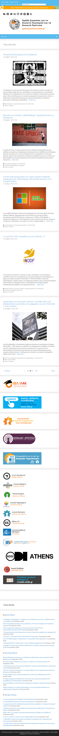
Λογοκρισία (21, 165)
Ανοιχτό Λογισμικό (19, 288)
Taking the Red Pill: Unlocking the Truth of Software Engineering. (22, 643)
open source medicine (10, 359)
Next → (53, 371)
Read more (32, 100)
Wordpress (28, 732)
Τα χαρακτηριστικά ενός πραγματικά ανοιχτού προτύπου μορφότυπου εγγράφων (28, 632)
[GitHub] (18, 14)
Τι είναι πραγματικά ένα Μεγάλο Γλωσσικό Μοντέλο (19, 699)
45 (28, 371)
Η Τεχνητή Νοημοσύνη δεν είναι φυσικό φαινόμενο (18, 701)
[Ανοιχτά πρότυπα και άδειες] (29, 24)
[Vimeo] (25, 14)
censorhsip (7, 165)
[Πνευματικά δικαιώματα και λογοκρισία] (29, 85)
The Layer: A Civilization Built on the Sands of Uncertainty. (20, 636)
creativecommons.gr (9, 4)
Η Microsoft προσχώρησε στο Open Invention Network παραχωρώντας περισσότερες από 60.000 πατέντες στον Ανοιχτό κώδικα (27, 179)
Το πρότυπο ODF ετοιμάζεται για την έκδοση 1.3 (24, 236)
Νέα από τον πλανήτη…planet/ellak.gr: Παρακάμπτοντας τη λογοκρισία (28, 116)
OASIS (18, 290)
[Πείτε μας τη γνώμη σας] (4, 14)
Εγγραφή (12, 2)
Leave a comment (9, 105)
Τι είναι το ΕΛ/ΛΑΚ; (5, 2)
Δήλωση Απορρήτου (45, 732)
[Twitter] (11, 14)
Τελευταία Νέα (29, 104)
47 (32, 371)
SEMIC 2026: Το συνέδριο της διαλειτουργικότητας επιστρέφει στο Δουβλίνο (26, 712)
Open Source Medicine (10, 358)
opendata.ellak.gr (11, 653)
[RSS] (31, 14)
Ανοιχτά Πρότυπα (9, 225)
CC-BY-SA (29, 733)
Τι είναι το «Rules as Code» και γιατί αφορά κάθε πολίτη (20, 717)
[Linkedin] (15, 14)
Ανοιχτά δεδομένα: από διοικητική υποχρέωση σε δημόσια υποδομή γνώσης (26, 683)
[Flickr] (28, 14)
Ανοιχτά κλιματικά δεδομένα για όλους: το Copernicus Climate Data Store (25, 661)
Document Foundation (10, 290)
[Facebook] (8, 14)
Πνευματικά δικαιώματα (19, 104)
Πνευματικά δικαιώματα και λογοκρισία (20, 54)
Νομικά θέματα (8, 104)
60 (36, 371)
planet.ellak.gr (14, 165)
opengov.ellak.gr (11, 695)
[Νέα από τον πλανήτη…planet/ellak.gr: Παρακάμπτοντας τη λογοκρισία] (29, 145)
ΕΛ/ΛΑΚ (2, 4)
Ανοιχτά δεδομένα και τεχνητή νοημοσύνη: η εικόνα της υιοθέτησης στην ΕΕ (26, 674)
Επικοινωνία (36, 733)
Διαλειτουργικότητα (30, 288)
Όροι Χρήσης (35, 732)
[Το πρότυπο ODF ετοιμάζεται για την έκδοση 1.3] (29, 270)
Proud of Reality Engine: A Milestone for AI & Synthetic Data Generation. (24, 639)
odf (21, 290)
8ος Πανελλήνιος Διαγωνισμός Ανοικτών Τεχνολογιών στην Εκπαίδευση (29, 9)
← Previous (6, 371)
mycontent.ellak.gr (17, 4)
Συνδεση (16, 2)
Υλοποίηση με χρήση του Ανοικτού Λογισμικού (13, 732)
